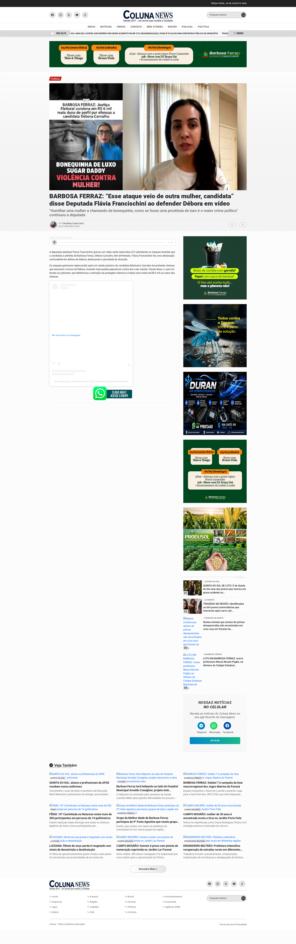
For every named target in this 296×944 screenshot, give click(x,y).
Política (203, 26)
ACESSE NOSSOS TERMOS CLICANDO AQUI (65, 938)
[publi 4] (215, 403)
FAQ (92, 912)
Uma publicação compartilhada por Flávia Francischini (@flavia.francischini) (91, 381)
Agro (55, 907)
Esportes (57, 902)
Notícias (107, 26)
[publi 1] (215, 267)
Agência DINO (173, 907)
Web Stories (156, 26)
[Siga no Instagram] (61, 15)
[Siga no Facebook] (52, 15)
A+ (243, 225)
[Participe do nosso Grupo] (112, 394)
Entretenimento (173, 896)
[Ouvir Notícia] (54, 242)
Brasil (130, 896)
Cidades (94, 907)
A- (232, 225)
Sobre (55, 912)
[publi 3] (215, 471)
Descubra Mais (147, 869)
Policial (188, 26)
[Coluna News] (148, 14)
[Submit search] (243, 15)
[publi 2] (215, 335)
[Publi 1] (148, 53)
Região (173, 26)
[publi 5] (215, 538)
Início (93, 26)
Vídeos (122, 26)
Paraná (93, 896)
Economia (170, 902)
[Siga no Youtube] (77, 15)
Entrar (215, 740)
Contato (137, 26)
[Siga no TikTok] (85, 15)
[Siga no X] (69, 15)
